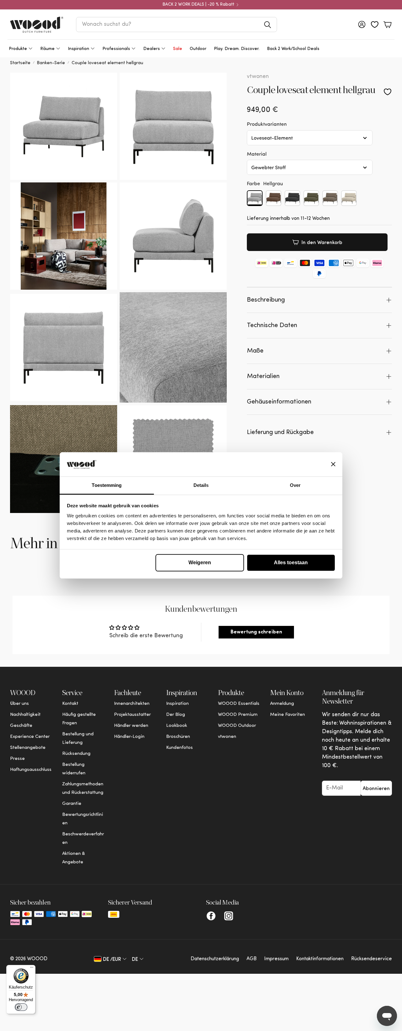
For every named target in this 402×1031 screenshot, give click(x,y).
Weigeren (199, 562)
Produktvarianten (267, 123)
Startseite (20, 63)
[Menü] (31, 968)
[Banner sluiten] (333, 464)
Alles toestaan (291, 562)
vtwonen (258, 77)
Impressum (276, 958)
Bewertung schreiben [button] (256, 632)
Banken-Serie (51, 63)
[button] (176, 24)
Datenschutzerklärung (215, 958)
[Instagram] (229, 916)
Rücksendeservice (371, 958)
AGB (252, 958)
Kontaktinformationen (320, 958)
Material (257, 153)
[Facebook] (211, 916)
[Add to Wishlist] (387, 91)
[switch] (21, 1007)
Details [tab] (201, 485)
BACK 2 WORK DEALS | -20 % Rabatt (198, 5)
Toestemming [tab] (107, 485)
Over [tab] (295, 485)
